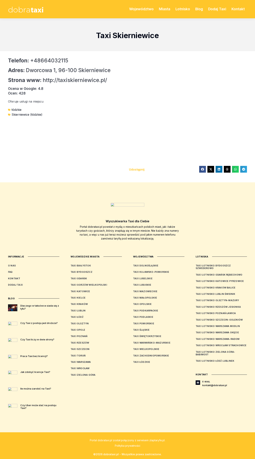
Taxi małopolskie (145, 297)
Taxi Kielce (78, 297)
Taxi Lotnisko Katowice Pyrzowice (220, 281)
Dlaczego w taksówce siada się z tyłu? (39, 307)
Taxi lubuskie (142, 284)
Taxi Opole (78, 329)
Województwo (141, 9)
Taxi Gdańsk (79, 278)
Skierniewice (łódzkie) (27, 114)
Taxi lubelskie (143, 278)
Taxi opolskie (142, 304)
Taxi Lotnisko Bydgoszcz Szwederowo (213, 267)
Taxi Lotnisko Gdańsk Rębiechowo (219, 274)
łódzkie (16, 110)
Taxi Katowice (80, 291)
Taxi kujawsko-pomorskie (151, 272)
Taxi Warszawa (81, 362)
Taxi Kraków (79, 304)
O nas (12, 265)
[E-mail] (198, 382)
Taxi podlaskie (143, 317)
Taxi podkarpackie (145, 310)
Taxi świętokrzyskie (147, 336)
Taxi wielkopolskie (146, 349)
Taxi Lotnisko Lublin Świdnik (215, 294)
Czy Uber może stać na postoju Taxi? (38, 407)
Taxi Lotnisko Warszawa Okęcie (217, 332)
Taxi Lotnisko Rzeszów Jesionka (218, 306)
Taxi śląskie (141, 329)
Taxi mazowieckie (145, 291)
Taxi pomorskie (143, 323)
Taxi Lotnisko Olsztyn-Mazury (217, 300)
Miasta (164, 9)
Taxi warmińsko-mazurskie (151, 342)
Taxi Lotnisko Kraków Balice (215, 287)
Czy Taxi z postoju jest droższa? (39, 323)
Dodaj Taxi (217, 9)
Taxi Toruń (78, 355)
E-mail (206, 381)
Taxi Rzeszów (80, 342)
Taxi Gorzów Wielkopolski (89, 284)
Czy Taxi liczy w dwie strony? (37, 339)
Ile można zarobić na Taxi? (35, 388)
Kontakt (238, 9)
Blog (199, 9)
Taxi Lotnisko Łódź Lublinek (215, 360)
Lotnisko (182, 9)
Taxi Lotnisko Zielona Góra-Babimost (215, 353)
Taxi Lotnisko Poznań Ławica (216, 313)
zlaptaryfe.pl (157, 440)
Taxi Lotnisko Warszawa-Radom (218, 339)
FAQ (10, 272)
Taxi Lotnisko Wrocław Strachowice (221, 345)
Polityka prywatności (127, 445)
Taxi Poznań (79, 336)
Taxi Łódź (77, 317)
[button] (202, 169)
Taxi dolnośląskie (145, 265)
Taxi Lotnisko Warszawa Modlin (218, 326)
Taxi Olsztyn (80, 323)
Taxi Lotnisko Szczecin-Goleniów (219, 319)
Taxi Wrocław (80, 368)
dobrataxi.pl (105, 440)
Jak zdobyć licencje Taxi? (35, 371)
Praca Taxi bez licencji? (34, 356)
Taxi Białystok (81, 265)
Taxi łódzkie (141, 362)
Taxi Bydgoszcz (81, 272)
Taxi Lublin (78, 310)
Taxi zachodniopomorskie (151, 355)
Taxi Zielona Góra (83, 374)
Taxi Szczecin (80, 349)
